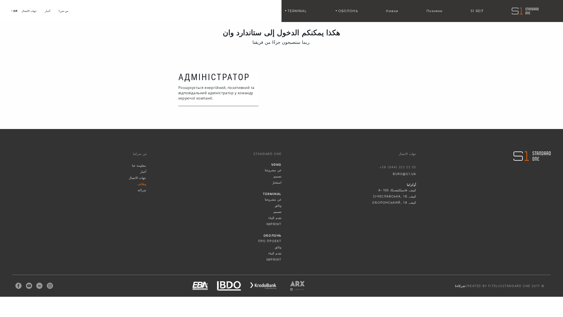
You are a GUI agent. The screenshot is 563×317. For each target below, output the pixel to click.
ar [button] (15, 11)
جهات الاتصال (29, 11)
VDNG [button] (250, 11)
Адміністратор (214, 77)
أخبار (47, 11)
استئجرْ (277, 182)
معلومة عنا (139, 165)
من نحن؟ (63, 11)
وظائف (141, 184)
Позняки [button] (434, 11)
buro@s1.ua (404, 174)
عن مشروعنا (273, 170)
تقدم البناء (275, 218)
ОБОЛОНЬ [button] (347, 11)
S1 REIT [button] (477, 11)
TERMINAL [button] (297, 11)
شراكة (142, 190)
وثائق (278, 205)
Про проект (270, 241)
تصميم (277, 176)
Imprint (274, 224)
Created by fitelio (483, 286)
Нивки (392, 11)
